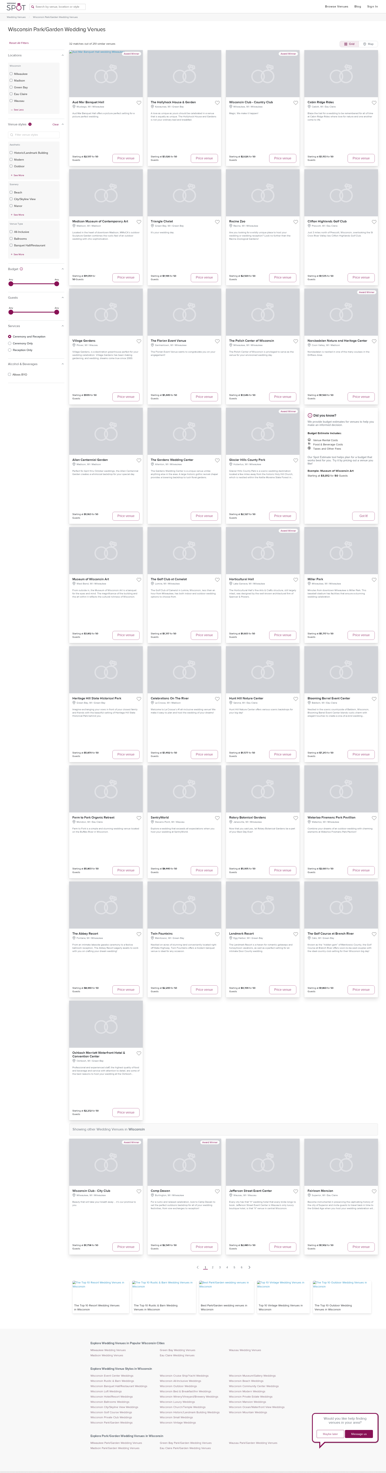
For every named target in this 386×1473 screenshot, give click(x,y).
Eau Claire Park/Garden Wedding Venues (185, 1448)
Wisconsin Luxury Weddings (177, 1402)
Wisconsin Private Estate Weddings (251, 1397)
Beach (18, 192)
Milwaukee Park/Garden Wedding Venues (116, 1443)
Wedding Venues (16, 17)
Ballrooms (20, 238)
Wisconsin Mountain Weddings (248, 1412)
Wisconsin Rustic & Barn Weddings (112, 1381)
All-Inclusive (21, 231)
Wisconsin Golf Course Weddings (111, 1412)
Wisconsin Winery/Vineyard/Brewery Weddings (189, 1397)
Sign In (372, 6)
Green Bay (21, 87)
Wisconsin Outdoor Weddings (178, 1386)
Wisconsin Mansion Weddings (247, 1402)
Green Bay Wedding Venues (177, 1350)
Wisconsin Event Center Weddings (111, 1376)
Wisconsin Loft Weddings (106, 1391)
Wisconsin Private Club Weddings (111, 1417)
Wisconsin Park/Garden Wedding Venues (55, 17)
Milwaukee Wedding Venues (108, 1350)
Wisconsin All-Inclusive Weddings (180, 1381)
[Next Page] (249, 1267)
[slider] (10, 283)
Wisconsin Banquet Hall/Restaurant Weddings (118, 1386)
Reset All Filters (19, 43)
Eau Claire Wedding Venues (177, 1355)
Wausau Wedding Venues (245, 1350)
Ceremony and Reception (29, 336)
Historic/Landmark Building (31, 152)
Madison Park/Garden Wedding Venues (115, 1448)
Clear (55, 124)
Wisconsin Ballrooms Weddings (109, 1402)
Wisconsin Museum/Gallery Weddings (252, 1376)
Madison (19, 80)
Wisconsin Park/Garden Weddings (111, 1422)
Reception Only (22, 350)
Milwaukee (21, 73)
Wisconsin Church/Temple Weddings (183, 1407)
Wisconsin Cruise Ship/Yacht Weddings (184, 1376)
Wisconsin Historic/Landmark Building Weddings (190, 1412)
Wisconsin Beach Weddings (246, 1381)
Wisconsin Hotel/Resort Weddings (111, 1397)
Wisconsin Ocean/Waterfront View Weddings (257, 1407)
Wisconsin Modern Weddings (247, 1391)
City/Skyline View (25, 199)
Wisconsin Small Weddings (176, 1417)
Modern (19, 159)
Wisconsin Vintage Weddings (178, 1422)
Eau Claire (20, 94)
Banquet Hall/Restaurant (29, 245)
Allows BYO (19, 374)
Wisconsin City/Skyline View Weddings (114, 1407)
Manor (18, 205)
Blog (357, 6)
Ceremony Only (23, 343)
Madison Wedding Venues (106, 1355)
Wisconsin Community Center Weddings (254, 1386)
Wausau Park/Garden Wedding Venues (253, 1443)
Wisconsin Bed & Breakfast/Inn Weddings (185, 1391)
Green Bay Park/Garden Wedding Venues (186, 1443)
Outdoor (19, 166)
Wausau (19, 100)
